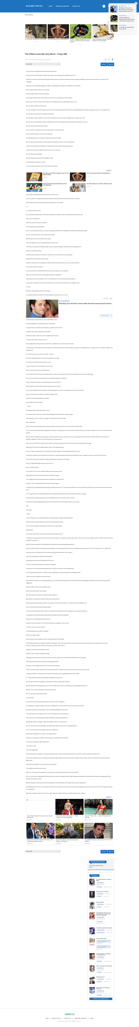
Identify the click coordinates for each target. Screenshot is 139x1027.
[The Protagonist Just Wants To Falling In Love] (92, 957)
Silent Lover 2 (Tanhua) (102, 891)
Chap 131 (99, 907)
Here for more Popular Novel (100, 998)
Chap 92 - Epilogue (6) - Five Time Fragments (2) (103, 941)
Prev (104, 64)
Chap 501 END (100, 882)
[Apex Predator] (92, 905)
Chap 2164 (99, 921)
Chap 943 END (100, 957)
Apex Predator (100, 902)
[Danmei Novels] (34, 6)
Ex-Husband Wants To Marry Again (103, 880)
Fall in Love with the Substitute (104, 966)
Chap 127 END (100, 968)
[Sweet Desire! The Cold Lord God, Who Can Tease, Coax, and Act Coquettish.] (92, 916)
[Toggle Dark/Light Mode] (112, 59)
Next (110, 64)
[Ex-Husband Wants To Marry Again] (92, 882)
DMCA (91, 1018)
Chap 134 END (100, 979)
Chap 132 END (100, 904)
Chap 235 (99, 995)
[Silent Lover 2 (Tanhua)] (92, 894)
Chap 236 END (100, 991)
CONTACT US (76, 6)
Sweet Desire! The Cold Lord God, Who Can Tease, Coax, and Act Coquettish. (103, 914)
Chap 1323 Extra (100, 930)
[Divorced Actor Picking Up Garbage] (92, 991)
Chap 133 (99, 981)
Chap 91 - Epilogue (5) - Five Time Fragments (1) (103, 946)
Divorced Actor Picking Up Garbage (103, 988)
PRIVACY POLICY (56, 1018)
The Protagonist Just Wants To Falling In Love (103, 954)
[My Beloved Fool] (92, 980)
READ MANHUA (29, 15)
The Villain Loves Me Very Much (36, 59)
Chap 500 (99, 886)
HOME (50, 6)
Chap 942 (99, 961)
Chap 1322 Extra (100, 932)
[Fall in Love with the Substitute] (92, 969)
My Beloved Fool (100, 977)
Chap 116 (99, 896)
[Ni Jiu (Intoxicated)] (92, 941)
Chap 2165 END (100, 917)
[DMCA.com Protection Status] (69, 1014)
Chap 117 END (100, 893)
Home (26, 59)
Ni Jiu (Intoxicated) (101, 938)
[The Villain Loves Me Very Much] (92, 931)
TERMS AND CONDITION (62, 6)
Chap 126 (99, 972)
